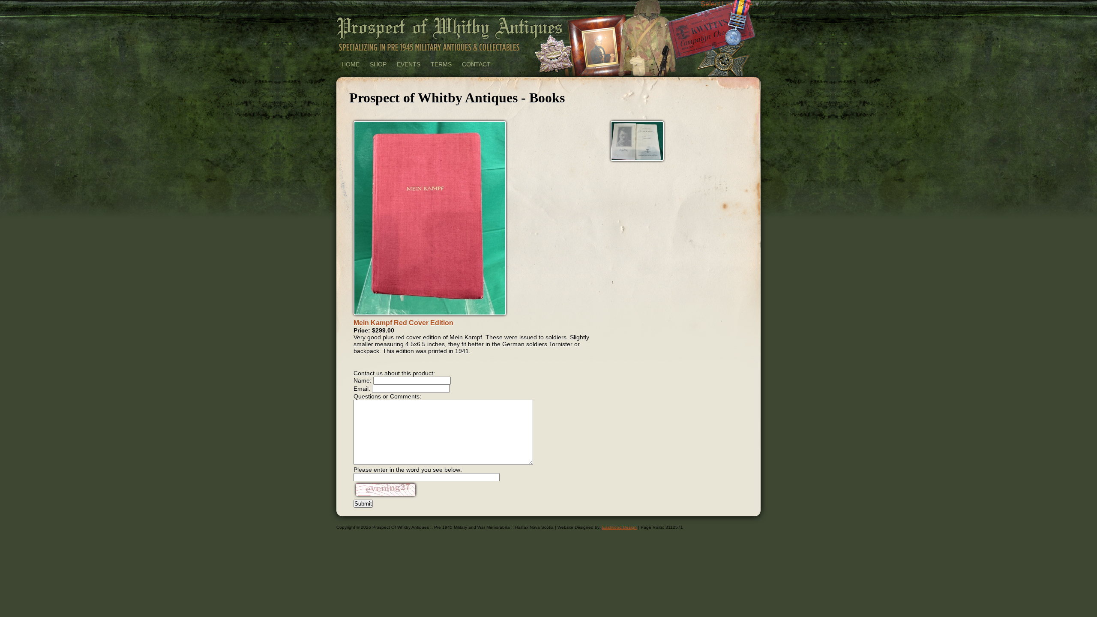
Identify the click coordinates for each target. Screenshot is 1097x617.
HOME (351, 64)
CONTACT (476, 64)
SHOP (378, 64)
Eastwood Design (619, 527)
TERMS (441, 64)
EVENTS (408, 64)
